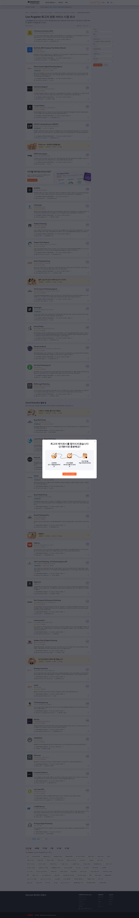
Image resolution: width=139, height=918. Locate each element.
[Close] (95, 441)
